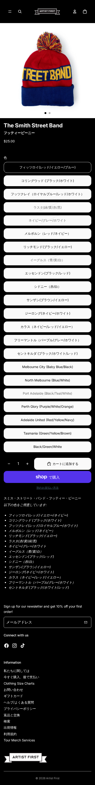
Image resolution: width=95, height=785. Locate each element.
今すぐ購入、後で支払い (21, 677)
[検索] (20, 11)
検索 (7, 721)
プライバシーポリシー (20, 708)
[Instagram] (14, 645)
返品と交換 (12, 715)
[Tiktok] (22, 645)
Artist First (52, 778)
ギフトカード (13, 696)
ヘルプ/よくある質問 (19, 702)
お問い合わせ (13, 690)
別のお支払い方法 (47, 487)
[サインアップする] (85, 622)
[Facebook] (6, 645)
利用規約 (10, 734)
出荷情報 (10, 727)
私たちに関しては (17, 671)
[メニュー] (10, 11)
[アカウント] (75, 11)
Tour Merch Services (19, 740)
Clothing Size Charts (19, 683)
